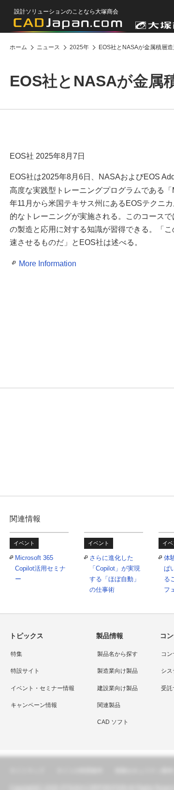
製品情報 (109, 636)
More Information (47, 263)
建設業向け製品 (117, 688)
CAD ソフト (113, 722)
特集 (16, 654)
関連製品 (108, 705)
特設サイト (25, 670)
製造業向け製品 (117, 670)
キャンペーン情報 (34, 705)
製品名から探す (117, 654)
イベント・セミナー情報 (42, 688)
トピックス (27, 636)
